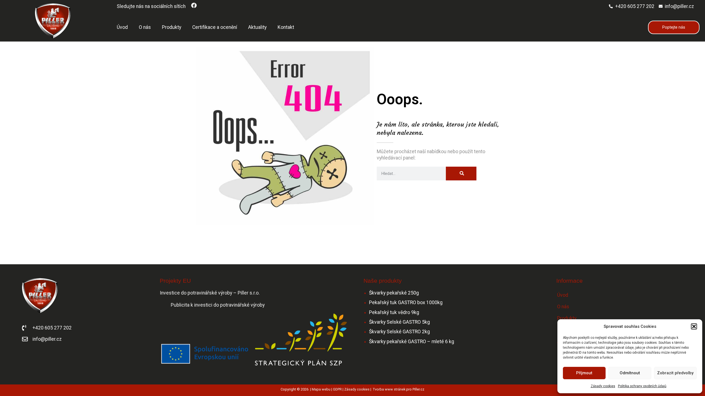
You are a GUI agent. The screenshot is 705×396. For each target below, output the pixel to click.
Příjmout (584, 372)
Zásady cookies (603, 386)
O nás (145, 27)
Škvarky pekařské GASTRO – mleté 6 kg (411, 341)
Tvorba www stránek (389, 389)
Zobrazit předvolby (675, 372)
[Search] (461, 173)
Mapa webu (321, 389)
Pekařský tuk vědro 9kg (394, 312)
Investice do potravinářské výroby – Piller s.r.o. (210, 293)
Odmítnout (630, 372)
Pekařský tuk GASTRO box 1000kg (406, 302)
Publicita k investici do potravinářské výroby (218, 305)
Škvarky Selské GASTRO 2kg (399, 331)
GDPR (337, 389)
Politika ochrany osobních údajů (642, 386)
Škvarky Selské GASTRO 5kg (399, 322)
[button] (694, 326)
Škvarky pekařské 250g (394, 293)
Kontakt (286, 27)
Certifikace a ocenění (214, 27)
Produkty (171, 27)
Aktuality (257, 27)
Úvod (122, 27)
